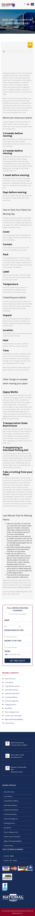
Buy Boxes (8, 708)
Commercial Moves (11, 697)
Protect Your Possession (13, 716)
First (5, 626)
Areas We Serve (10, 679)
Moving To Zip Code (12, 641)
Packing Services (10, 704)
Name (7, 620)
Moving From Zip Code (13, 630)
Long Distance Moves (12, 686)
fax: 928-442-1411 (16, 757)
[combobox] (7, 654)
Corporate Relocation (12, 693)
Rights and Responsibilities (14, 719)
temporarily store (22, 591)
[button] (30, 867)
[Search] (24, 4)
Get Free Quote (17, 660)
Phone (7, 651)
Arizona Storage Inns (12, 701)
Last (19, 626)
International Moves (11, 690)
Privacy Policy (9, 723)
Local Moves (9, 682)
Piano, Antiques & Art (12, 712)
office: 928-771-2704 (17, 755)
